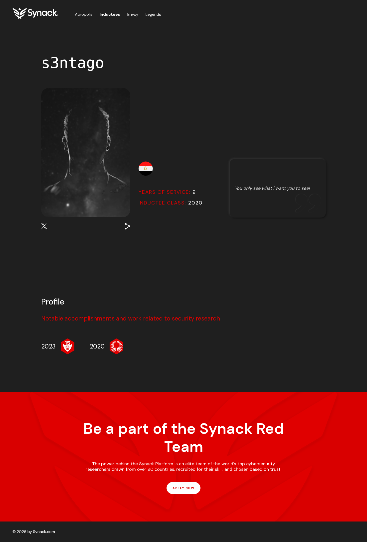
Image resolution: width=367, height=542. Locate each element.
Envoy (132, 14)
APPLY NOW (183, 488)
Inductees (110, 14)
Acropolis (83, 14)
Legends (153, 14)
